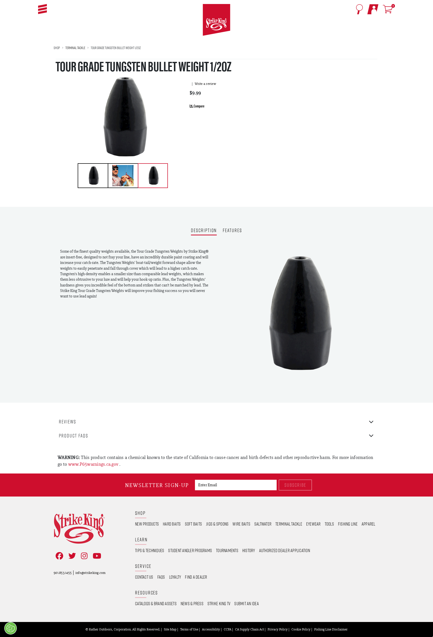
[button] (42, 9)
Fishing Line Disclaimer (331, 629)
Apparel (368, 524)
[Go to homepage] (216, 20)
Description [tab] (204, 230)
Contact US (144, 577)
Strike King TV (219, 603)
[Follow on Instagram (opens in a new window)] (83, 556)
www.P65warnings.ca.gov (94, 464)
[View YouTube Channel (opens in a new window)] (96, 556)
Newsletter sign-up (157, 485)
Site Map (170, 629)
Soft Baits (193, 524)
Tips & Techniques (149, 550)
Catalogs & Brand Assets (156, 603)
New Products (147, 524)
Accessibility (211, 629)
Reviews (67, 421)
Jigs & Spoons (217, 524)
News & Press (192, 603)
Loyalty (175, 577)
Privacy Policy (278, 629)
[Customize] (10, 628)
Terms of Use (189, 629)
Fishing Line (348, 524)
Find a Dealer (196, 577)
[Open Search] (359, 9)
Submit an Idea (246, 603)
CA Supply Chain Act (249, 629)
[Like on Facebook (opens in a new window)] (58, 556)
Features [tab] (232, 230)
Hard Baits (172, 524)
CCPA (227, 629)
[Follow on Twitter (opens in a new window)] (71, 556)
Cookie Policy (300, 629)
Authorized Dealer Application (284, 550)
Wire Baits (241, 524)
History (248, 550)
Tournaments (227, 550)
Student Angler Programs (190, 550)
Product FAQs (73, 435)
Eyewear (313, 524)
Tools (329, 524)
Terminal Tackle (75, 48)
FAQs (161, 577)
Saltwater (262, 524)
